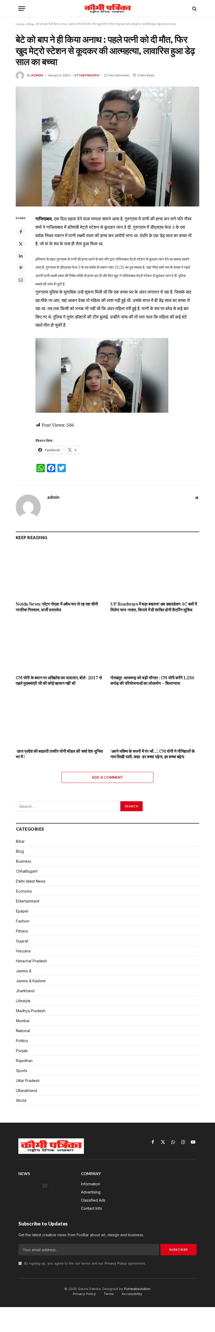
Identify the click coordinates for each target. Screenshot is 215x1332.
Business (23, 861)
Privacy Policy (116, 1263)
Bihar (20, 841)
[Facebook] (21, 232)
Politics (22, 1040)
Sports (21, 1070)
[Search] (194, 8)
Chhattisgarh (26, 871)
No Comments (119, 75)
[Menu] (21, 8)
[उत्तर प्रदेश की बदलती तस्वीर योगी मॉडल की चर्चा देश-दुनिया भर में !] (60, 719)
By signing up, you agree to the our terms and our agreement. (84, 1263)
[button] (45, 1185)
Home (20, 24)
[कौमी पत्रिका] (107, 8)
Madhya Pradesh (30, 1011)
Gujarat (22, 941)
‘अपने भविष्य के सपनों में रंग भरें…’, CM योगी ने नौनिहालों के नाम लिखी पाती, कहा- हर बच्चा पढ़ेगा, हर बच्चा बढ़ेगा (152, 754)
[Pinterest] (21, 268)
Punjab (22, 1050)
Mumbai (22, 1020)
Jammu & (23, 971)
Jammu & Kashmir (31, 981)
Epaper (22, 911)
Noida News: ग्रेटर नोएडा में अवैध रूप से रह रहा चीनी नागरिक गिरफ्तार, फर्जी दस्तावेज (57, 606)
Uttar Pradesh (86, 75)
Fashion (22, 921)
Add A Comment (107, 777)
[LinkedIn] (21, 256)
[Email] (21, 280)
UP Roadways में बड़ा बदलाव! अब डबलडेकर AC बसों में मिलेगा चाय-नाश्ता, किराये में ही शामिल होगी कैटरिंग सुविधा (153, 606)
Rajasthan (24, 1060)
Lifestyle (23, 1001)
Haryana (23, 951)
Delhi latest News (31, 881)
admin (37, 75)
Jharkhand (25, 991)
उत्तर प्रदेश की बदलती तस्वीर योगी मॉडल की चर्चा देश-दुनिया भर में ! (59, 754)
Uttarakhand (26, 1090)
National (23, 1030)
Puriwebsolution (137, 1289)
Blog (30, 24)
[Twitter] (21, 244)
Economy (24, 891)
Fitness (22, 931)
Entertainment (27, 901)
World (21, 1100)
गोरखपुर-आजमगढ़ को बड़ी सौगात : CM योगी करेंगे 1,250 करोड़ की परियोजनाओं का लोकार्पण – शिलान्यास (152, 680)
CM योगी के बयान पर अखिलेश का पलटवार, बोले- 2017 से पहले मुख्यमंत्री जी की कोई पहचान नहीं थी (59, 680)
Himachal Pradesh (31, 961)
